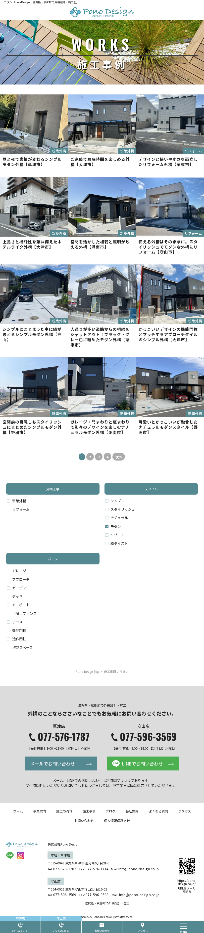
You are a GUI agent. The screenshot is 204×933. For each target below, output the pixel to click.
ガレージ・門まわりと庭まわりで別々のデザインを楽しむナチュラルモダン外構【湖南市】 (100, 427)
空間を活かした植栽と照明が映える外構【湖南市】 (100, 244)
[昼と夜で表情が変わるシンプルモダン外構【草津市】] (34, 124)
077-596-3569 (148, 736)
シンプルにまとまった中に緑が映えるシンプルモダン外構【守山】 (32, 334)
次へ (118, 456)
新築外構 (19, 500)
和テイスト (119, 543)
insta (20, 855)
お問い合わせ (102, 931)
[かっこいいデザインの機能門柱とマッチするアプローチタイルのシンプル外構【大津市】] (170, 294)
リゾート (117, 534)
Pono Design (101, 917)
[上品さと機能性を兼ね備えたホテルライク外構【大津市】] (34, 207)
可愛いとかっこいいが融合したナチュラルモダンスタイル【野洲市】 (168, 427)
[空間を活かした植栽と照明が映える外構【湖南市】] (102, 207)
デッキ (17, 596)
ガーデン (19, 587)
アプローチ (21, 579)
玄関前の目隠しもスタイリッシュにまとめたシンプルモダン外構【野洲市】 (32, 427)
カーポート (21, 604)
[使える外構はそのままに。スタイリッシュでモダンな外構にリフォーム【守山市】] (170, 207)
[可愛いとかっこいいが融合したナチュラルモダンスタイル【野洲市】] (170, 387)
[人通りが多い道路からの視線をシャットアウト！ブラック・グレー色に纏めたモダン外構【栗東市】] (102, 294)
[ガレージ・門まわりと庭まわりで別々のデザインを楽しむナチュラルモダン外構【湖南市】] (102, 387)
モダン (115, 526)
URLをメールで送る (187, 889)
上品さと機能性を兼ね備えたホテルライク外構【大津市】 (32, 244)
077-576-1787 (64, 736)
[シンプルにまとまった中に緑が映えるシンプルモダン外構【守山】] (34, 294)
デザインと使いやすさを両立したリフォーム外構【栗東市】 (168, 161)
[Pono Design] (102, 12)
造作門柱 (19, 638)
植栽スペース (22, 647)
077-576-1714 (97, 868)
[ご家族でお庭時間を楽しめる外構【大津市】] (102, 124)
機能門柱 (19, 630)
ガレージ (19, 570)
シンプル (117, 500)
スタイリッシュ (122, 509)
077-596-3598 (97, 894)
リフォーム (21, 509)
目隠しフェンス (24, 613)
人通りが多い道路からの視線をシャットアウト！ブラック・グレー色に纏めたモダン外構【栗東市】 (100, 336)
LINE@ (10, 855)
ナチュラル (119, 517)
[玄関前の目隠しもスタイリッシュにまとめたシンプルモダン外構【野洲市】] (34, 387)
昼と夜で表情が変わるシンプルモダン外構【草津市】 (32, 161)
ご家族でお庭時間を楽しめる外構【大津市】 (100, 161)
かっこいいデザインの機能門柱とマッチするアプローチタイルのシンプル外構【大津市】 (168, 334)
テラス (17, 621)
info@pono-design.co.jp (138, 868)
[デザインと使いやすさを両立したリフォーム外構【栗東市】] (170, 124)
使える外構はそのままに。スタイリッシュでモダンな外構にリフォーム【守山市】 (168, 247)
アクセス (143, 931)
